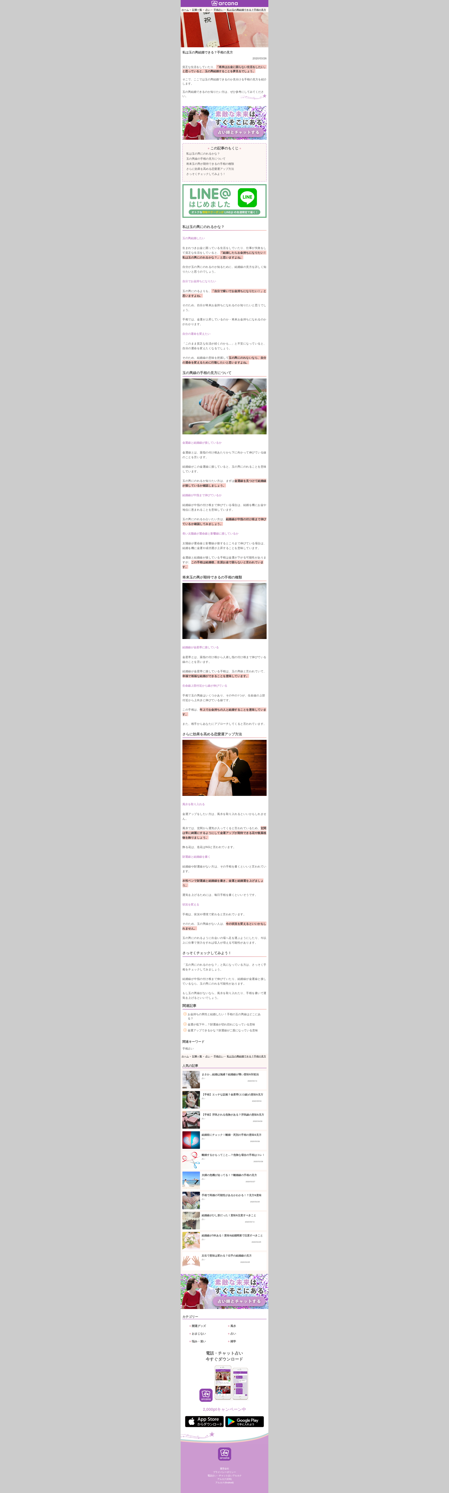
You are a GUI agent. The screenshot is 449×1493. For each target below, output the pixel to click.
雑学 (233, 1341)
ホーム (185, 9)
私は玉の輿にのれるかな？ (203, 153)
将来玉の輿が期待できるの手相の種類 (210, 164)
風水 (233, 1326)
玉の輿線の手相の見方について (206, 159)
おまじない (199, 1333)
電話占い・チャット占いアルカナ (224, 1475)
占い (207, 9)
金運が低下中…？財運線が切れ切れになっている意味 (221, 1024)
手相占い (218, 9)
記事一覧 (197, 9)
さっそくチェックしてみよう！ (206, 174)
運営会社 (224, 1468)
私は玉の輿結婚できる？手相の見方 (246, 9)
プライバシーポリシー (224, 1472)
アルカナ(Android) (224, 1482)
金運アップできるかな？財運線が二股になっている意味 (223, 1030)
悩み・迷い (199, 1341)
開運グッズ (199, 1326)
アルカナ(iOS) (224, 1479)
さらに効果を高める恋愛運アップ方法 (210, 169)
